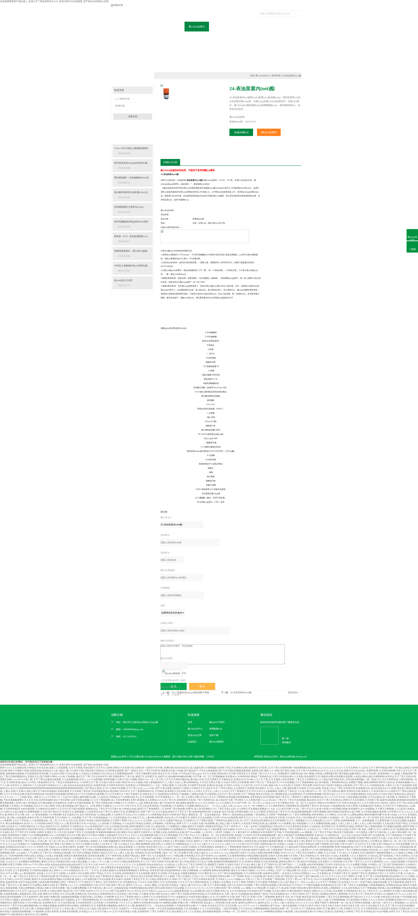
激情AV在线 (257, 838)
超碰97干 (263, 847)
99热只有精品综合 (396, 794)
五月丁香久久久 (361, 785)
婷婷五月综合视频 (175, 888)
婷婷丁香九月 (118, 885)
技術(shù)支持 (221, 26)
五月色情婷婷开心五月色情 (89, 902)
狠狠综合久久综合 (35, 826)
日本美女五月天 (216, 905)
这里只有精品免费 (27, 882)
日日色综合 (93, 894)
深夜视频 (97, 779)
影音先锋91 (117, 879)
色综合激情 (228, 829)
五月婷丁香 (355, 829)
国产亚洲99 (207, 856)
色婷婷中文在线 (391, 891)
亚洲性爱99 (118, 776)
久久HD (314, 850)
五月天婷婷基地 (396, 882)
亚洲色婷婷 (383, 773)
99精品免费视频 (26, 888)
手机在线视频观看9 (13, 800)
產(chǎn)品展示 (197, 26)
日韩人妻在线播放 (65, 806)
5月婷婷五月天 (197, 788)
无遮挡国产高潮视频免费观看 (298, 835)
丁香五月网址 (87, 850)
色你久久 (28, 823)
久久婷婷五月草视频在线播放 (251, 809)
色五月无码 (5, 870)
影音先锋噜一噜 (61, 888)
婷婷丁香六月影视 (230, 888)
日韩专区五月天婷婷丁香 (249, 773)
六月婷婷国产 (296, 858)
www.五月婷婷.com (147, 820)
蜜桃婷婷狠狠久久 (386, 853)
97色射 (174, 773)
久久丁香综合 (131, 876)
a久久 (212, 897)
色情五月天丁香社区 (308, 894)
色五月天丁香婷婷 (124, 897)
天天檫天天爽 (192, 797)
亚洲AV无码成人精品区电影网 (94, 820)
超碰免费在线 (181, 891)
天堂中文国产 (347, 844)
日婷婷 (40, 832)
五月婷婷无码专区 (115, 785)
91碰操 (3, 835)
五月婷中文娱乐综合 (334, 864)
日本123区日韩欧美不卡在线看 (311, 817)
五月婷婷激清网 (290, 832)
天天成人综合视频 (333, 891)
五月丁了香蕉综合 (190, 858)
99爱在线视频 (313, 885)
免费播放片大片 (303, 820)
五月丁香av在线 (404, 803)
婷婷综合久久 (150, 794)
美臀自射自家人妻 (153, 803)
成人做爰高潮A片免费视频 (203, 767)
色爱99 (189, 809)
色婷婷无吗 (257, 770)
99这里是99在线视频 (55, 794)
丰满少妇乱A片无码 (376, 794)
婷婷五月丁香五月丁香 (179, 812)
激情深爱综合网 (87, 797)
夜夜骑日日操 (168, 770)
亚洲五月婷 (326, 858)
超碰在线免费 (380, 882)
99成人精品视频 (79, 861)
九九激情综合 (42, 809)
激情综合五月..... (203, 806)
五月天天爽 (11, 873)
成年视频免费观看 (211, 911)
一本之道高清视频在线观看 (169, 908)
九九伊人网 (303, 791)
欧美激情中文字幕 (272, 832)
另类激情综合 (130, 882)
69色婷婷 (347, 785)
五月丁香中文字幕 (138, 900)
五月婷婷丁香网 (118, 820)
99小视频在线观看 (392, 826)
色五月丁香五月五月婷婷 (22, 832)
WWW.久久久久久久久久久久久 (115, 864)
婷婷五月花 (52, 823)
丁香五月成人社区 (226, 809)
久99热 (150, 908)
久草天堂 (61, 832)
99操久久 (153, 900)
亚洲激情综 (143, 911)
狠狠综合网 (327, 776)
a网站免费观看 (142, 844)
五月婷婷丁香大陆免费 (173, 809)
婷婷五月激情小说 (260, 850)
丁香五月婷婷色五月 (308, 856)
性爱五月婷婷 (15, 864)
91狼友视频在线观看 (356, 797)
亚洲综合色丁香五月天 (277, 812)
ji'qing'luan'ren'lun (165, 891)
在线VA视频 (241, 867)
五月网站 (159, 791)
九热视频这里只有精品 (370, 806)
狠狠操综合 (91, 809)
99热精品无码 (63, 861)
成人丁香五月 (279, 800)
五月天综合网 (67, 894)
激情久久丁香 (200, 841)
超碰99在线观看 (388, 800)
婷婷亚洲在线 (197, 894)
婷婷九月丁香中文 (42, 853)
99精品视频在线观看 (257, 856)
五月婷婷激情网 (326, 847)
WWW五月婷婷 (22, 879)
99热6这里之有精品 (33, 856)
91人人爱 (64, 823)
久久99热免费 (258, 888)
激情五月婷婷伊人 (143, 832)
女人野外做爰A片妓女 (181, 841)
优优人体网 (256, 853)
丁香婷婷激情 (234, 847)
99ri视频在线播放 (342, 858)
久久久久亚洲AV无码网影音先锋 (384, 900)
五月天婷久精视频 (81, 853)
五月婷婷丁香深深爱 (301, 785)
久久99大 (62, 820)
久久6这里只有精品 (404, 809)
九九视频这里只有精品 (24, 767)
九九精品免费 (103, 814)
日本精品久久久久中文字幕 (92, 911)
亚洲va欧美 (231, 902)
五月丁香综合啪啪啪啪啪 (229, 873)
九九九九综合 (336, 770)
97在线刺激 (165, 806)
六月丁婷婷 (79, 891)
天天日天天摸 (145, 882)
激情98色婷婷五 (205, 850)
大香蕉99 (196, 838)
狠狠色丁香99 (260, 894)
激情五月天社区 (125, 858)
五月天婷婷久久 (63, 817)
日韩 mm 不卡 (30, 864)
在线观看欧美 (292, 806)
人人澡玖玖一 (208, 832)
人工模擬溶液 (122, 99)
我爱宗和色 (18, 902)
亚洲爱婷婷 (378, 776)
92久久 (298, 902)
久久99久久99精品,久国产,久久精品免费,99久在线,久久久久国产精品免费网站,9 (296, 870)
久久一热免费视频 (365, 820)
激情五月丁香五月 (36, 858)
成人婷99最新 (321, 782)
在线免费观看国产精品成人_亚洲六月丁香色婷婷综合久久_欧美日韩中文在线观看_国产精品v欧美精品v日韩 (54, 1)
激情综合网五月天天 (16, 858)
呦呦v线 (119, 876)
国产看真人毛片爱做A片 (62, 844)
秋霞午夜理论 (313, 888)
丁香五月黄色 (225, 788)
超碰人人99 (80, 879)
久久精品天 (84, 773)
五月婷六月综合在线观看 (225, 817)
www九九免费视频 (9, 908)
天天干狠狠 (283, 858)
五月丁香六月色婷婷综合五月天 (312, 770)
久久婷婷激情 (169, 838)
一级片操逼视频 (289, 905)
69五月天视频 (82, 844)
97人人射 (61, 785)
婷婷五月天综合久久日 (317, 841)
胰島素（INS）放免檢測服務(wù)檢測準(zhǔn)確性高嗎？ (132, 236)
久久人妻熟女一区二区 (206, 835)
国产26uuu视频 (192, 832)
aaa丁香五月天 (305, 879)
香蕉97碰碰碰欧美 (344, 847)
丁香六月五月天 (308, 809)
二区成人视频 (149, 885)
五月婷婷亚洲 (47, 817)
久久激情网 (204, 870)
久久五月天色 (31, 800)
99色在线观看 (27, 809)
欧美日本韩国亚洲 (34, 794)
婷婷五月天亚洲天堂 (123, 767)
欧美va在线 (390, 814)
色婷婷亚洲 (99, 785)
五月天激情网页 (21, 870)
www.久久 (73, 885)
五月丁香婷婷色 (307, 908)
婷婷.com (14, 853)
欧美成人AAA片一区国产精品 (357, 882)
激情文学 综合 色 (284, 897)
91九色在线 (180, 785)
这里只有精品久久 (385, 844)
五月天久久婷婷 (104, 767)
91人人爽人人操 (121, 853)
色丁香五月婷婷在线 (102, 803)
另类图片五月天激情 (256, 882)
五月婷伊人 (221, 879)
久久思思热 (139, 847)
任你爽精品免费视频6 (29, 861)
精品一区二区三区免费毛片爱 (178, 853)
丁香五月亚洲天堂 (345, 788)
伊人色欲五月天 (136, 817)
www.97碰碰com (236, 879)
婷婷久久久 (5, 767)
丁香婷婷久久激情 (299, 797)
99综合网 (169, 861)
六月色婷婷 (40, 823)
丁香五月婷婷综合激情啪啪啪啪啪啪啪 (176, 850)
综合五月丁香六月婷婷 (228, 794)
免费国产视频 (355, 782)
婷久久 (176, 858)
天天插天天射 (76, 770)
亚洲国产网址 (363, 838)
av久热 (61, 776)
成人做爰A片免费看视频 (27, 812)
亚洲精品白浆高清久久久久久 (20, 847)
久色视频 (189, 806)
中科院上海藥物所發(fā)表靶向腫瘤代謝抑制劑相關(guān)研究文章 (132, 265)
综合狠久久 (96, 844)
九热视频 (76, 817)
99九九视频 (136, 782)
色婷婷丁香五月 (359, 873)
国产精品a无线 (287, 770)
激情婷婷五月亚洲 (186, 800)
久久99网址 (330, 814)
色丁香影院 (61, 885)
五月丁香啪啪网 (102, 800)
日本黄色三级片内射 (127, 894)
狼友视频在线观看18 (186, 803)
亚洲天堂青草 (51, 911)
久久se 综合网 (369, 773)
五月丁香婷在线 (113, 856)
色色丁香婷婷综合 (105, 876)
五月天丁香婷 (238, 882)
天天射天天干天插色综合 (395, 806)
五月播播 (267, 867)
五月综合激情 (313, 788)
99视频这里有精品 (214, 826)
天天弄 (43, 812)
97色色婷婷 (405, 785)
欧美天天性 (123, 829)
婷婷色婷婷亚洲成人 (233, 841)
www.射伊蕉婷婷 (26, 873)
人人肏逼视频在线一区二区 (43, 820)
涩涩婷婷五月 (328, 826)
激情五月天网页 (195, 826)
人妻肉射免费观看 (154, 817)
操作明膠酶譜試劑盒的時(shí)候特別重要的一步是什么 (132, 221)
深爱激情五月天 (88, 905)
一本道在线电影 (138, 908)
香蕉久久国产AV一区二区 (195, 867)
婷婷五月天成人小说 (381, 838)
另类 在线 (37, 894)
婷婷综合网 (223, 876)
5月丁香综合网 (312, 858)
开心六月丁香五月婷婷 (152, 861)
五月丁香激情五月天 (240, 791)
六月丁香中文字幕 (322, 832)
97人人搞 (403, 870)
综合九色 (73, 820)
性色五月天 (211, 788)
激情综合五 (263, 902)
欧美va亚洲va (323, 809)
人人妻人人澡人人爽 (360, 823)
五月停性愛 (343, 879)
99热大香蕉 (351, 806)
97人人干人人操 (259, 817)
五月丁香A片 (391, 905)
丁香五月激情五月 (297, 829)
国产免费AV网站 (48, 776)
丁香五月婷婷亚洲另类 (203, 879)
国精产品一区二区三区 (394, 841)
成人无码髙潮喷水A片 (205, 809)
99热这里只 (279, 826)
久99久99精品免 (33, 902)
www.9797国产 (49, 797)
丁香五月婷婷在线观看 (264, 885)
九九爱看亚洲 (382, 820)
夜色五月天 (163, 773)
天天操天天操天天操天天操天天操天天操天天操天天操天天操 (329, 905)
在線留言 (246, 26)
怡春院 (147, 823)
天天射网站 (178, 806)
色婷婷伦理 (63, 829)
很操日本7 (28, 785)
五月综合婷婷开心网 (101, 776)
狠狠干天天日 (52, 908)
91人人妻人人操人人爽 (174, 782)
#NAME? (261, 900)
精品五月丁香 (83, 776)
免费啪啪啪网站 (261, 908)
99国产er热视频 (153, 838)
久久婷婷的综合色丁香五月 (98, 812)
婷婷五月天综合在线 (354, 770)
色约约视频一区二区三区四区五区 (367, 817)
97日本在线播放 (276, 894)
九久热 (407, 873)
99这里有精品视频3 (198, 897)
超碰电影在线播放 (15, 773)
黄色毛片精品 (263, 794)
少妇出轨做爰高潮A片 (305, 911)
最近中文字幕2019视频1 (93, 835)
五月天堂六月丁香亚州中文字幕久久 (367, 894)
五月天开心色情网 (226, 838)
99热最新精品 (265, 826)
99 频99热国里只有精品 (298, 891)
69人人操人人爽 (278, 788)
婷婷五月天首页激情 (353, 800)
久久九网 (102, 841)
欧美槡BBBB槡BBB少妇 (108, 832)
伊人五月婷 (67, 841)
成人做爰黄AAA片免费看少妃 (280, 823)
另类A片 (231, 885)
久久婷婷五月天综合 (121, 814)
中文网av (20, 791)
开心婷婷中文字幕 (225, 897)
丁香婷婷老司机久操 (196, 829)
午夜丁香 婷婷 (235, 800)
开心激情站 (42, 914)
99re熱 (249, 779)
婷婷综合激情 (338, 791)
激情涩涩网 (408, 826)
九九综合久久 (314, 829)
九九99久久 (11, 861)
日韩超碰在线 (377, 785)
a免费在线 (168, 767)
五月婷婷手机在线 (196, 785)
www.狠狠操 (305, 832)
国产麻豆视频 (341, 773)
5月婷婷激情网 (15, 856)
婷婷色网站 (317, 814)
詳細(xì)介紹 (170, 162)
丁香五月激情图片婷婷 (145, 773)
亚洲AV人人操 (135, 803)
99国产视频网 (234, 900)
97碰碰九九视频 (404, 853)
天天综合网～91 (67, 858)
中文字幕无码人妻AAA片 (100, 888)
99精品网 (178, 856)
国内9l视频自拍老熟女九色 (340, 812)
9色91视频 (309, 773)
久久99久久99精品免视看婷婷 (124, 861)
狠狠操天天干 (393, 894)
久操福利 (39, 908)
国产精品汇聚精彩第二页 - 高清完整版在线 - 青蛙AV (204, 814)
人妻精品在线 (196, 794)
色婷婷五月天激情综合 (72, 826)
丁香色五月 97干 (74, 882)
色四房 (237, 835)
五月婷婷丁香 (372, 800)
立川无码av (80, 908)
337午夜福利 (210, 876)
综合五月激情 (212, 891)
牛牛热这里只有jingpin (190, 773)
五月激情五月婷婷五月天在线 (64, 850)
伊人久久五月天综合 (334, 797)
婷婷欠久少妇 (248, 911)
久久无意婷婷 (138, 864)
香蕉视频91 (302, 823)
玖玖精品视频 (45, 803)
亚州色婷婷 (171, 882)
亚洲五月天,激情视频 (73, 812)
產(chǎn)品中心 (263, 75)
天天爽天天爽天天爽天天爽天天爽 (367, 879)
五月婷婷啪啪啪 (337, 900)
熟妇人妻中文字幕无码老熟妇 (41, 791)
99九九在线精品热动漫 (116, 826)
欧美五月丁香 (110, 844)
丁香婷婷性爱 (195, 902)
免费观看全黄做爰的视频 (117, 867)
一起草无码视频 (229, 908)
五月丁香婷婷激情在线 (86, 900)
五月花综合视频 (398, 820)
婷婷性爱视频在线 (366, 867)
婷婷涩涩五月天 (250, 847)
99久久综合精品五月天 (372, 905)
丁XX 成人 (341, 853)
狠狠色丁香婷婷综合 (260, 776)
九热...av (29, 814)
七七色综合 (102, 797)
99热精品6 (114, 797)
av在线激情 (20, 817)
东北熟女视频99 (108, 870)
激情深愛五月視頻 (296, 788)
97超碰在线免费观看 (20, 911)
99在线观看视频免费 (300, 812)
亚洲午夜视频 (137, 800)
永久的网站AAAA (154, 800)
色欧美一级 (370, 870)
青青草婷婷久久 (129, 841)
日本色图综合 (59, 803)
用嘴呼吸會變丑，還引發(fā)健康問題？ (132, 251)
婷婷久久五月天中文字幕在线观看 (67, 809)
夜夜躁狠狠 (11, 888)
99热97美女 (88, 876)
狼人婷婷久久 (56, 870)
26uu (316, 879)
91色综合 (91, 823)
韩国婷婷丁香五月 (309, 806)
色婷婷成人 (340, 911)
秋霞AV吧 (183, 902)
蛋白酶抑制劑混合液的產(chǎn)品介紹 (132, 192)
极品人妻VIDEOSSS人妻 (193, 885)
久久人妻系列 (302, 850)
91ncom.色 (266, 800)
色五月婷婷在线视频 (359, 902)
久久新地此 (195, 911)
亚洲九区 (319, 835)
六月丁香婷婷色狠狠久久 (221, 867)
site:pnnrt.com (240, 806)
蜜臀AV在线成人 (375, 847)
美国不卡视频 (223, 832)
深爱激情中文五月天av (117, 835)
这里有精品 (256, 797)
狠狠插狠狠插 (219, 900)
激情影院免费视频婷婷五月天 (228, 861)
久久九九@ (11, 844)
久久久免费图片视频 (356, 864)
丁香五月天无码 (25, 876)
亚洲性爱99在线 (150, 902)
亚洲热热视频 (402, 782)
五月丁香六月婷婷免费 (279, 767)
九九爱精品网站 (355, 814)
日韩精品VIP (97, 773)
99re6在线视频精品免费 (101, 847)
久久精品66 (290, 900)
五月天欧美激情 (14, 841)
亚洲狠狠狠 (192, 870)
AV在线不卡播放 (93, 829)
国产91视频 (265, 891)
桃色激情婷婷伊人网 (175, 870)
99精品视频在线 (203, 900)
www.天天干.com (245, 905)
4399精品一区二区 (377, 864)
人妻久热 (375, 902)
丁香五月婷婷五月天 (160, 911)
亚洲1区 (329, 911)
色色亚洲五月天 (154, 847)
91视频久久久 (120, 803)
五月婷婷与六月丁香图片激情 (198, 820)
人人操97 (167, 847)
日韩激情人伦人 (276, 882)
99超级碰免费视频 (40, 844)
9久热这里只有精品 (387, 908)
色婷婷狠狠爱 (347, 820)
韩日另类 (285, 809)
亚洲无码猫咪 (46, 800)
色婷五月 (162, 776)
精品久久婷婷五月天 (144, 897)
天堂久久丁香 (252, 879)
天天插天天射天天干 (235, 864)
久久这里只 (310, 803)
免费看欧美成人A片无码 (89, 858)
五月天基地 (161, 812)
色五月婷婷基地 (87, 814)
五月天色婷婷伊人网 (32, 897)
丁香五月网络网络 (301, 814)
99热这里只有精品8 (94, 770)
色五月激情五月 (70, 814)
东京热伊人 (11, 826)
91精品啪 (313, 838)
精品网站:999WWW (119, 791)
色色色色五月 (181, 767)
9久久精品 (151, 879)
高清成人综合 (328, 788)
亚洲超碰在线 (245, 894)
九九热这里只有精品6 (45, 785)
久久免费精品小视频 (176, 826)
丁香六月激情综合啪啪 (355, 850)
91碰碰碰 (184, 794)
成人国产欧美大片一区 (92, 867)
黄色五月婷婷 (169, 814)
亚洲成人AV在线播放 (22, 806)
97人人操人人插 (320, 900)
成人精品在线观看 (123, 847)
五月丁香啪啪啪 (368, 888)
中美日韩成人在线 (127, 911)
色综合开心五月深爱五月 (177, 817)
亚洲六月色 (256, 897)
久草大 (161, 820)
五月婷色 (116, 873)
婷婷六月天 (158, 882)
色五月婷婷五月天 (113, 882)
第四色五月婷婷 (161, 841)
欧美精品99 (369, 911)
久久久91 (402, 814)
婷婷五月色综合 (386, 782)
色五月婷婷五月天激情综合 (219, 779)
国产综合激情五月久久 (122, 891)
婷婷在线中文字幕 (226, 773)
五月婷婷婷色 (350, 891)
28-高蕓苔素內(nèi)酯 (240, 692)
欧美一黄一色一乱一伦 (344, 867)
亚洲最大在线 (160, 832)
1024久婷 (341, 814)
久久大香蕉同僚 (252, 800)
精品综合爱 (52, 858)
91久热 (295, 809)
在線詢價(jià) (241, 132)
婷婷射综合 (72, 794)
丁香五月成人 (30, 841)
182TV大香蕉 (333, 820)
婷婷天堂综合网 (156, 888)
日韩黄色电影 (241, 812)
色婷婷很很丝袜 (167, 900)
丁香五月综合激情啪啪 (337, 897)
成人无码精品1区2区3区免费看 (146, 853)
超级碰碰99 (206, 858)
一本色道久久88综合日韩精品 (295, 873)
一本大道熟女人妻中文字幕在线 (370, 832)
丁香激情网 (268, 897)
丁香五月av (279, 867)
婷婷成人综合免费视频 (389, 888)
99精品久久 (317, 891)
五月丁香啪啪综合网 (144, 858)
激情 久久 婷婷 (271, 770)
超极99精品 (355, 773)
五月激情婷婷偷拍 (236, 856)
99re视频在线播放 (48, 905)
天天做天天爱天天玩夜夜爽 (235, 782)
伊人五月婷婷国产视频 (57, 838)
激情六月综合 (145, 841)
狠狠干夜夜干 (322, 902)
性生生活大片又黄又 (145, 891)
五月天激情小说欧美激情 (281, 779)
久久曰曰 (363, 767)
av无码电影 (59, 835)
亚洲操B (324, 894)
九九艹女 (144, 867)
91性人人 (132, 820)
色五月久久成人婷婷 (44, 806)
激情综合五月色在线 (240, 850)
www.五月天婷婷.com (208, 803)
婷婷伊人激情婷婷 (338, 894)
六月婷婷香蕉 (111, 902)
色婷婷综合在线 (176, 832)
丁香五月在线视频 (296, 800)
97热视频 (70, 776)
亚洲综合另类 (353, 791)
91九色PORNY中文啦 (248, 844)
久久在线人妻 (66, 908)
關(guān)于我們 (148, 26)
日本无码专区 (284, 885)
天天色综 (53, 773)
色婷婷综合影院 (271, 873)
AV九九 (134, 867)
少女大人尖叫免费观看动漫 (144, 835)
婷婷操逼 (273, 861)
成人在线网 (43, 900)
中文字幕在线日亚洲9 (296, 826)
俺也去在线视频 (338, 841)
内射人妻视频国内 (153, 782)
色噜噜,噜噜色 (358, 794)
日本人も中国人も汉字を (199, 791)
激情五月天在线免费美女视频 (46, 879)
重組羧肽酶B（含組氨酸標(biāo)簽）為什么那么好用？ (132, 177)
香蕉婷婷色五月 (108, 894)
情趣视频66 (114, 841)
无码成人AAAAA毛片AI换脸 (50, 873)
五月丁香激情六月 (331, 882)
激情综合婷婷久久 (247, 902)
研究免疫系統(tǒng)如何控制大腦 (130, 163)
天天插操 (54, 900)
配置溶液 (119, 90)
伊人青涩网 (388, 797)
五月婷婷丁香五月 (341, 873)
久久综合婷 (284, 785)
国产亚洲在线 (386, 856)
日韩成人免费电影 (324, 773)
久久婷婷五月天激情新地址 (175, 844)
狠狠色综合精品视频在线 (398, 879)
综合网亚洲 (68, 879)
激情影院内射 (7, 891)
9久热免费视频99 (327, 879)
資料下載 (270, 26)
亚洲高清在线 (226, 835)
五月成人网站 (279, 891)
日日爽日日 (376, 841)
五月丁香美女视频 (216, 885)
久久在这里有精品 (350, 888)
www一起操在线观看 (394, 861)
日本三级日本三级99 (385, 803)
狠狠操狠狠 (376, 826)
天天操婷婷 (210, 794)
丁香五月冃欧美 (152, 770)
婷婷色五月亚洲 (276, 817)
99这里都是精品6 (100, 791)
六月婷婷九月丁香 (89, 782)
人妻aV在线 (9, 791)
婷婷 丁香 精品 (395, 767)
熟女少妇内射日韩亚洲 (150, 876)
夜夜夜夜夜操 (80, 856)
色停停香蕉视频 (315, 864)
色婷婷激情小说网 (17, 835)
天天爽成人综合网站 (220, 882)
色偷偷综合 (182, 897)
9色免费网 (209, 823)
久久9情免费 (54, 814)
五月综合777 (298, 885)
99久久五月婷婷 (257, 812)
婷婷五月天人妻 (126, 905)
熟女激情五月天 (312, 776)
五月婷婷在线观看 (114, 770)
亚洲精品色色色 (394, 885)
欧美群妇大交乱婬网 (175, 791)
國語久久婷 (337, 908)
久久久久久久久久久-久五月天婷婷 (339, 767)
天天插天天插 (196, 823)
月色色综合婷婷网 (164, 905)
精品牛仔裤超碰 (309, 861)
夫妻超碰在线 (121, 888)
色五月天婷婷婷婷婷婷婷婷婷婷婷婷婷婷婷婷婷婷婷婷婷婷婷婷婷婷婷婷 (47, 788)
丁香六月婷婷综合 (205, 800)
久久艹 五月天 (91, 870)
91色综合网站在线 (362, 776)
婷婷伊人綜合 (157, 867)
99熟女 (320, 911)
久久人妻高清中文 (240, 832)
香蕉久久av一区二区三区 (150, 779)
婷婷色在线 (296, 773)
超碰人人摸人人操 (340, 823)
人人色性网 (103, 823)
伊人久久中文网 (365, 803)
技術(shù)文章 (194, 735)
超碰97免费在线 (51, 897)
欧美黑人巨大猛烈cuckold (49, 847)
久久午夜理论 (104, 838)
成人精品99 (221, 800)
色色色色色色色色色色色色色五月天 (69, 864)
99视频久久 (261, 806)
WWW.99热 (104, 885)
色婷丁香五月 (242, 897)
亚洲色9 (249, 861)
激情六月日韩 (290, 856)
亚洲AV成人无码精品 (26, 803)
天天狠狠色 (115, 823)
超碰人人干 (26, 853)
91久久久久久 (270, 773)
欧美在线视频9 (406, 905)
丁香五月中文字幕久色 (109, 809)
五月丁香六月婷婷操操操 (94, 817)
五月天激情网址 (375, 861)
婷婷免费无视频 (271, 853)
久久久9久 (308, 902)
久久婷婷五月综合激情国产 (362, 853)
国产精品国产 (191, 770)
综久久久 (316, 767)
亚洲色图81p (319, 820)
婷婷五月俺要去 (104, 806)
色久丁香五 (291, 894)
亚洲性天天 (33, 776)
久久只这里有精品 (117, 817)
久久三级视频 (184, 838)
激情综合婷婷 (293, 867)
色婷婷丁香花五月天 (134, 879)
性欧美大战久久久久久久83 (336, 794)
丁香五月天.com (374, 891)
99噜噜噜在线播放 (273, 911)
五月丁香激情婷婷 (304, 782)
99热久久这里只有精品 (185, 847)
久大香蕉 (298, 776)
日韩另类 (373, 850)
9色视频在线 (402, 829)
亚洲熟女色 (80, 894)
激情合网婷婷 (370, 782)
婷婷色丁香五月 (355, 911)
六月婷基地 (336, 861)
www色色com (267, 803)
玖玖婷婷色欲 (295, 794)
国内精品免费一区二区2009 (284, 908)
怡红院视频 (268, 797)
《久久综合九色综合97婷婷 (353, 835)
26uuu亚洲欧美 (197, 891)
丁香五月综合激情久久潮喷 (309, 853)
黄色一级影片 (34, 797)
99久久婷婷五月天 (386, 829)
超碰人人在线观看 (58, 767)
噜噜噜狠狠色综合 (104, 850)
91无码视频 (406, 897)
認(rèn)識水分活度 (123, 280)
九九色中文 (246, 785)
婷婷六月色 (119, 812)
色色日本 (4, 905)
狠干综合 (274, 905)
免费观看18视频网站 (107, 905)
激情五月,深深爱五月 (146, 776)
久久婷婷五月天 (228, 803)
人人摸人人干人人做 (98, 861)
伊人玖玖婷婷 (106, 900)
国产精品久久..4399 (85, 806)
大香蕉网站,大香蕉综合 (164, 823)
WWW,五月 (135, 806)
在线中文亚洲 (275, 856)
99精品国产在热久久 (239, 853)
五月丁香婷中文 (269, 864)
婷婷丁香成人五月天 (100, 873)
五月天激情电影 (275, 900)
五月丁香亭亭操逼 (378, 767)
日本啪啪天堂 (209, 838)
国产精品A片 (54, 812)
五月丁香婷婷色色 (385, 867)
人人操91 (391, 832)
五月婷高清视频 (387, 770)
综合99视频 (382, 911)
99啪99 (320, 803)
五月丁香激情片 (164, 858)
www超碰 (395, 773)
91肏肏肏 (216, 812)
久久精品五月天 (126, 844)
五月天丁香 (291, 879)
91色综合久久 (391, 847)
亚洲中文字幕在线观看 (79, 803)
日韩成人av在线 (285, 844)
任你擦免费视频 (78, 888)
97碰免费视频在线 (301, 767)
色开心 (41, 838)
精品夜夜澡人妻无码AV (23, 914)
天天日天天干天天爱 (365, 844)
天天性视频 (266, 879)
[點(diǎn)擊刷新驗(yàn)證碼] (172, 673)
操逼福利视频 (255, 867)
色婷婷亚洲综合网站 (68, 905)
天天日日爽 (230, 905)
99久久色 (92, 864)
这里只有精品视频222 (82, 800)
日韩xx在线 (43, 864)
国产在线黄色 (67, 900)
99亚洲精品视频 (339, 809)
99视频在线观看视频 (387, 870)
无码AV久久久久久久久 (98, 891)
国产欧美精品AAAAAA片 (69, 876)
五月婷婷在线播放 (39, 870)
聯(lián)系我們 (294, 26)
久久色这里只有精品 (132, 823)
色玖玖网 (334, 844)
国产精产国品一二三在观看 (292, 864)
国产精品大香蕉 (93, 788)
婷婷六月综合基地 (68, 773)
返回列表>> (294, 692)
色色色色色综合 (155, 864)
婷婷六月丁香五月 (181, 879)
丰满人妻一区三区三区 (49, 841)
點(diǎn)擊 (149, 90)
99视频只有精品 (309, 867)
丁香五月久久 (329, 829)
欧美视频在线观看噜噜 (237, 797)
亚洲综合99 (239, 779)
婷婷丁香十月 (147, 812)
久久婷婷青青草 (276, 806)
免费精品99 (256, 832)
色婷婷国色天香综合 (168, 794)
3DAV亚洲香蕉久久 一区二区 (169, 797)
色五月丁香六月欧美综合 (329, 800)
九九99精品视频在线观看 (373, 812)
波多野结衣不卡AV (165, 897)
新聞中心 (172, 26)
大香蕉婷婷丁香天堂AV (282, 850)
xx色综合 (289, 902)
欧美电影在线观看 (343, 776)
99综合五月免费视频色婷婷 (119, 773)
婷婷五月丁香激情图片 (149, 809)
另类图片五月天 (352, 908)
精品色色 (311, 800)
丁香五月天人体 (14, 885)
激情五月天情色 (51, 894)
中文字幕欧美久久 (207, 873)
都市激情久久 (249, 900)
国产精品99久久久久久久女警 (365, 897)
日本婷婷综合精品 (345, 826)
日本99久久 (16, 785)
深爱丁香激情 (321, 844)
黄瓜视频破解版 (268, 858)
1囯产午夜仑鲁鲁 (163, 788)
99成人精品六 (201, 853)
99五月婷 (347, 861)
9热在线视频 (41, 814)
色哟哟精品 (192, 782)
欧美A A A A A (89, 838)
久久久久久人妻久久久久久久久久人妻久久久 (213, 844)
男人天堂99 (270, 838)
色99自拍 (324, 806)
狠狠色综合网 (304, 900)
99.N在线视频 (76, 829)
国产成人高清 (182, 861)
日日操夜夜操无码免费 (36, 773)
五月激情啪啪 (325, 867)
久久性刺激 (256, 876)
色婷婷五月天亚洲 (257, 767)
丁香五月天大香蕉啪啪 (392, 902)
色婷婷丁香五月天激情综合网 (232, 767)
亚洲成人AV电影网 (104, 897)
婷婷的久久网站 (181, 788)
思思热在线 (35, 770)
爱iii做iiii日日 (197, 779)
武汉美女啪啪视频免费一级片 (267, 835)
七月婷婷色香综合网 (184, 905)
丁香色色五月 (271, 782)
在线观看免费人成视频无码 (17, 894)
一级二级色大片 (373, 779)
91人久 (259, 911)
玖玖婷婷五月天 (333, 803)
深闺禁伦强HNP (268, 844)
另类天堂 (324, 856)
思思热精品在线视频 (242, 814)
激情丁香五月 (282, 797)
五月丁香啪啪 (248, 794)
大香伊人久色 (392, 785)
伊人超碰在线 (158, 826)
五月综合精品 (375, 797)
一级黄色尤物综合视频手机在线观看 (337, 838)
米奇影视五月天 (192, 856)
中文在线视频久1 (192, 908)
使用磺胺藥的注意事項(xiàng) (129, 207)
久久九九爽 (31, 838)
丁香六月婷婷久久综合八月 (189, 876)
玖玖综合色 (42, 767)
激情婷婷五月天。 (145, 905)
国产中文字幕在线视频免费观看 (234, 770)
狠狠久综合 (127, 832)
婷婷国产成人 (362, 826)
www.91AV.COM (121, 806)
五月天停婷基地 (238, 891)
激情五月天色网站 (32, 885)
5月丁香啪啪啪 (72, 867)
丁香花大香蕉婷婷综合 (67, 782)
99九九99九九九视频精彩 (264, 791)
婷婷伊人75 (367, 791)
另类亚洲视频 (319, 812)
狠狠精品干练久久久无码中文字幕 (385, 873)
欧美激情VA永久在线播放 (361, 809)
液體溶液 (120, 106)
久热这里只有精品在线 (252, 823)
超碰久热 (273, 785)
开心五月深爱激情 (144, 797)
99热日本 (125, 782)
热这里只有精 (288, 888)
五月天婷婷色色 (390, 779)
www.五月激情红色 (321, 873)
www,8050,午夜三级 (22, 779)
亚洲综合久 (48, 770)
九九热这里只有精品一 (168, 885)
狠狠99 (137, 902)
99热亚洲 (300, 888)
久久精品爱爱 (215, 829)
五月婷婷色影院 (11, 809)
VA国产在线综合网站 (144, 850)
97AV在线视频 (287, 782)
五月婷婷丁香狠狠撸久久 (278, 814)
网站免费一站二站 (406, 832)
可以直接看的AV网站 (356, 900)
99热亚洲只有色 (35, 829)
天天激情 (143, 894)
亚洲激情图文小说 (88, 885)
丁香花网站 (259, 814)
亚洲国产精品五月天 (101, 853)
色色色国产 (89, 767)
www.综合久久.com (218, 853)
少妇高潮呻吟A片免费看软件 (170, 829)
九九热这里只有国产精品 (394, 823)
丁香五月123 (359, 861)
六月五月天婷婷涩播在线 (176, 779)
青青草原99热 (157, 870)
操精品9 (68, 856)
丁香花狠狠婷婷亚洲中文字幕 (366, 858)
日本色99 (338, 850)
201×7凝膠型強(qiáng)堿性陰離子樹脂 (190, 692)
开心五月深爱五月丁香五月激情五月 (123, 794)
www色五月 (411, 902)
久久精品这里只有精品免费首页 (300, 847)
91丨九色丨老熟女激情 (162, 785)
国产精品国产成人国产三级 (294, 876)
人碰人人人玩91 (221, 791)
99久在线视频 (215, 841)
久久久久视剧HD (358, 856)
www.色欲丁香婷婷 (388, 850)
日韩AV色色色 (349, 803)
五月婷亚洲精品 (206, 847)
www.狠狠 (246, 888)
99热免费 (287, 911)
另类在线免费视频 (354, 779)
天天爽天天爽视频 (384, 809)
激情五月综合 (48, 861)
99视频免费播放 (189, 873)
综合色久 (165, 894)
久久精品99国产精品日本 (331, 779)
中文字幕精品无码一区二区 (289, 803)
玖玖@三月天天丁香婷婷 (212, 797)
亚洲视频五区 (133, 812)
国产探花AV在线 (271, 876)
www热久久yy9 (313, 882)
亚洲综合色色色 (215, 785)
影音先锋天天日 (78, 823)
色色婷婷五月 (49, 902)
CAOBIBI (247, 835)
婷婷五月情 (33, 817)
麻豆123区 (299, 841)
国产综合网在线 (376, 835)
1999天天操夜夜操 (208, 770)
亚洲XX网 (154, 894)
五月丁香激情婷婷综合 (142, 791)
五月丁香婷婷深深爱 (44, 876)
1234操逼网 (37, 911)
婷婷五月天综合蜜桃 (201, 817)
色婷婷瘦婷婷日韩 (201, 812)
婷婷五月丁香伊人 (93, 882)
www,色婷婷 (220, 856)
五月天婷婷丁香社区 (80, 791)
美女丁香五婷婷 (62, 800)
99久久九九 (408, 900)
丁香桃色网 (278, 879)
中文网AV (235, 823)
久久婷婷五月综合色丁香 (142, 829)
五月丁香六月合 (134, 788)
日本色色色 (18, 838)
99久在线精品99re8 (73, 870)
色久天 (361, 891)
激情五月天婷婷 (159, 873)
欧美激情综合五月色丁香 (333, 885)
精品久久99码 (28, 782)
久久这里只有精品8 (304, 844)
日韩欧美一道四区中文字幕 (148, 767)
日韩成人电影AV (43, 888)
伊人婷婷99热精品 (199, 882)
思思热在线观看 (96, 856)
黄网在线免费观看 (221, 870)
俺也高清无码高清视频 (313, 897)
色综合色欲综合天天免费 (383, 788)
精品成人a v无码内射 (214, 902)
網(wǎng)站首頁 (123, 26)
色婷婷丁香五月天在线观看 (81, 832)
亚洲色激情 (63, 791)
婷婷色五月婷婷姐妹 (406, 867)
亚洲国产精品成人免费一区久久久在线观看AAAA (147, 856)
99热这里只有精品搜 (342, 832)
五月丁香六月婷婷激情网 (375, 876)
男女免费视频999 (14, 823)
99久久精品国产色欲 (260, 829)
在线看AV (124, 908)
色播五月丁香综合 (287, 791)
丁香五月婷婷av (402, 856)
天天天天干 (183, 882)
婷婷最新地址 (326, 850)
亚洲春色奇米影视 (68, 911)
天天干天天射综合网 (13, 794)
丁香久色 (129, 776)
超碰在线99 (20, 829)
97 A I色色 (201, 905)
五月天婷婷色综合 (214, 894)
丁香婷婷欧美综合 (338, 782)
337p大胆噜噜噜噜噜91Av (40, 835)
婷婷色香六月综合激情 (99, 879)
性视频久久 (24, 844)
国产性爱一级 (109, 829)
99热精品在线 (129, 809)
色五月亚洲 (227, 812)
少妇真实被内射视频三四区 (51, 882)
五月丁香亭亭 (231, 826)
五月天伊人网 (26, 908)
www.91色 (406, 894)
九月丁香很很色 (393, 835)
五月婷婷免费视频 (312, 794)
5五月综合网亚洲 (65, 902)
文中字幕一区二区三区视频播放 (208, 776)
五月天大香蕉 (75, 767)
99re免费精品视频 (168, 902)
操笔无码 (155, 844)
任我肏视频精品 (377, 885)
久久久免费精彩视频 (319, 823)
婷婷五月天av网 (16, 814)
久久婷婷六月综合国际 (77, 873)
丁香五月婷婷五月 (197, 864)
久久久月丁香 (261, 779)
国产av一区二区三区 (320, 791)
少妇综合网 (42, 850)
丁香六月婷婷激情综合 (14, 776)
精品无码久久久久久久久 (350, 870)
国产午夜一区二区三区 (248, 803)
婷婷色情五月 (164, 879)
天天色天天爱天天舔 (210, 782)
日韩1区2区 (318, 785)
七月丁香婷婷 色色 (239, 876)
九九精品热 (314, 826)
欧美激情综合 (363, 788)
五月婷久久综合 (232, 785)
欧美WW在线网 (244, 885)
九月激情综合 (331, 835)
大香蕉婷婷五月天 (45, 782)
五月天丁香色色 (20, 820)
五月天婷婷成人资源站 (85, 841)
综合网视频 (75, 838)
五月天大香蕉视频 (168, 835)
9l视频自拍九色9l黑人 (358, 841)
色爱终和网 (372, 770)
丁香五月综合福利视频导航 (24, 905)
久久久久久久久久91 (330, 876)
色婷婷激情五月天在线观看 (136, 873)
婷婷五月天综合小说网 (201, 861)
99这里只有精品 (334, 785)
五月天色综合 (245, 908)
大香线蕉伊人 (109, 858)
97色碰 (179, 770)
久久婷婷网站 (262, 905)
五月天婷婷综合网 (123, 850)
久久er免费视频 (153, 814)
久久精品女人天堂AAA (175, 864)
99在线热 (376, 823)
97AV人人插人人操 (222, 806)
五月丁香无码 (243, 838)
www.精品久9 (6, 812)
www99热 (387, 858)
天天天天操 (329, 853)
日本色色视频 (403, 844)
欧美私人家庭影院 (331, 888)
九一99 (251, 806)
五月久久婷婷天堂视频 (113, 788)
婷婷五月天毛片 (110, 908)
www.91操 (148, 788)
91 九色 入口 (273, 809)
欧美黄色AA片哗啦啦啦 (237, 776)
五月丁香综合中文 (185, 900)
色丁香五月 (170, 800)
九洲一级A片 (231, 894)
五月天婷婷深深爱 (252, 873)
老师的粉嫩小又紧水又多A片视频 (120, 779)
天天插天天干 (273, 888)
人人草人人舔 (277, 902)
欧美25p (224, 891)
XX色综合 (373, 856)
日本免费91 (323, 861)
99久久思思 (139, 814)
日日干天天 (360, 847)
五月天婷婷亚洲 (369, 908)
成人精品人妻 (62, 770)
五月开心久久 (242, 829)
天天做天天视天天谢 (109, 782)
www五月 (112, 911)
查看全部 (132, 116)
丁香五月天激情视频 (357, 885)
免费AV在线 (48, 885)
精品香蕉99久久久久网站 (402, 876)
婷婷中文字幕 (323, 908)
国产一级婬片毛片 (134, 770)
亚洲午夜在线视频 (394, 817)
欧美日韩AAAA (382, 791)
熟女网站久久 (262, 788)
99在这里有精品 (151, 806)
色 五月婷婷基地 (11, 782)
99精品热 (314, 876)
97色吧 (21, 826)
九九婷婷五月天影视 (243, 788)
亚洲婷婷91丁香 (173, 867)
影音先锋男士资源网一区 (75, 847)
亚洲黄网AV (284, 773)
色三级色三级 (94, 908)
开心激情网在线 (279, 794)
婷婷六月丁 (182, 823)
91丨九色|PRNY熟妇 (68, 797)
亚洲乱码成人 (87, 897)
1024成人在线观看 (54, 856)
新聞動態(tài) (215, 729)
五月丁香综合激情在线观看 (47, 779)
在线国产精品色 (174, 820)
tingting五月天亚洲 (36, 891)
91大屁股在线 (127, 797)
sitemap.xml (301, 756)
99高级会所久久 (407, 908)
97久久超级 (168, 876)
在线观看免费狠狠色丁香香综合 (133, 870)
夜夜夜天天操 (260, 861)
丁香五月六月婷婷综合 (306, 779)
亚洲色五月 (50, 832)
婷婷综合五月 (52, 826)
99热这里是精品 (410, 888)
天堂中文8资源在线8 (282, 776)
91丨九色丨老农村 (248, 826)
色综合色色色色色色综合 (80, 785)
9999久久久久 (287, 853)
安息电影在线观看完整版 (270, 841)
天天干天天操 (260, 785)
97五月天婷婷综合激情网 (91, 794)
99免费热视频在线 (138, 888)
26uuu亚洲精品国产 (94, 826)
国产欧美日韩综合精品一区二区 (128, 838)
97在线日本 (169, 803)
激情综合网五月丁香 (289, 861)
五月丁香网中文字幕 (351, 876)
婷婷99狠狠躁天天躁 (139, 826)
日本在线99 (252, 891)
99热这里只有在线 (390, 897)
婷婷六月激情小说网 (18, 770)
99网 (357, 812)
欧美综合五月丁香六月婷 (397, 776)
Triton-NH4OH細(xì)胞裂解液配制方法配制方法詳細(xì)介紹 (132, 148)
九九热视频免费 (70, 779)
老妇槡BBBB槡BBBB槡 (179, 776)
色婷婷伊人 (220, 847)
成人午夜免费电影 (120, 800)
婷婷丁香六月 (257, 782)
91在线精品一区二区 (338, 817)
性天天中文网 (73, 835)
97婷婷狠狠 (50, 829)
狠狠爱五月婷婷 (216, 864)
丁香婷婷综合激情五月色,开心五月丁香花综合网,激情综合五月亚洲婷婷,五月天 (254, 820)
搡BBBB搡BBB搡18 (374, 814)
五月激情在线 (276, 847)
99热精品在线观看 (62, 853)
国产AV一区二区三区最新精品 (292, 838)
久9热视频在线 (337, 806)
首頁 (252, 75)
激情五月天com (133, 885)
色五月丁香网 (57, 867)
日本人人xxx (85, 779)
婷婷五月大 (244, 817)
